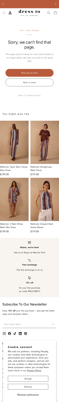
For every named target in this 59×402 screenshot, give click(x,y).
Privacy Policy (34, 370)
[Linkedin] (20, 333)
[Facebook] (9, 333)
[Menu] (4, 13)
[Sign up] (53, 324)
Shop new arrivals (29, 73)
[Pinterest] (25, 333)
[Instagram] (4, 333)
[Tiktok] (15, 333)
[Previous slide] (3, 4)
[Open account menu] (10, 12)
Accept (28, 378)
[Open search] (48, 12)
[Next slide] (55, 4)
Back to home (29, 82)
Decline (28, 386)
